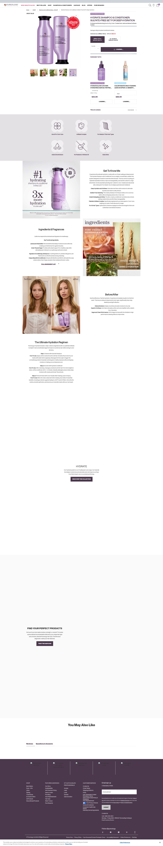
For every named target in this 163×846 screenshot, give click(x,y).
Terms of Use (69, 837)
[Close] (160, 842)
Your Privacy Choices (92, 803)
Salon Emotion (68, 796)
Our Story (48, 786)
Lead (65, 790)
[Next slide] (82, 40)
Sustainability (49, 788)
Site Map (134, 837)
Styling (28, 792)
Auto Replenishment (50, 796)
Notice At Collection (88, 805)
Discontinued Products (32, 801)
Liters (28, 790)
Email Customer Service (108, 820)
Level (65, 792)
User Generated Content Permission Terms (89, 795)
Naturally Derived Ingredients (91, 810)
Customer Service (89, 783)
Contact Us (86, 786)
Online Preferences (125, 837)
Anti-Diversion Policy (51, 790)
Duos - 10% (29, 788)
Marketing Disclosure (125, 800)
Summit (66, 794)
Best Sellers (29, 786)
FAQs (84, 792)
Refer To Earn (49, 801)
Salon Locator (49, 792)
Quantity (93, 46)
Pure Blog (48, 794)
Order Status (86, 788)
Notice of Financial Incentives (126, 802)
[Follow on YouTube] (135, 832)
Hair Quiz (47, 799)
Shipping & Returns (88, 790)
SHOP (28, 783)
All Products (29, 799)
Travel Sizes (29, 794)
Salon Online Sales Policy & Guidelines (90, 798)
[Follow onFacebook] (102, 832)
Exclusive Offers (30, 796)
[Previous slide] (24, 40)
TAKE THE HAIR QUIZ (44, 643)
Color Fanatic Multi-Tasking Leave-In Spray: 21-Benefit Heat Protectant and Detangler (125, 87)
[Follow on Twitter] (118, 832)
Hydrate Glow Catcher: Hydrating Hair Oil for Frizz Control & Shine (101, 87)
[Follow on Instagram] (110, 832)
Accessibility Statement (113, 837)
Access (66, 788)
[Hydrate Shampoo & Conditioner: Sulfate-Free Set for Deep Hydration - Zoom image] (53, 40)
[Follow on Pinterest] (127, 832)
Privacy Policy (78, 837)
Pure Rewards (49, 803)
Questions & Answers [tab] (44, 744)
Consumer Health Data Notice (89, 807)
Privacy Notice (116, 802)
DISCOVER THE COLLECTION (81, 479)
